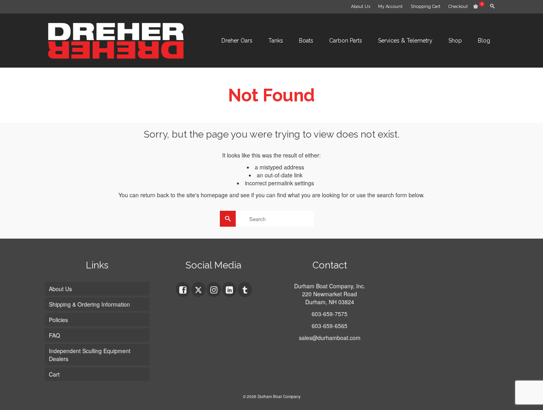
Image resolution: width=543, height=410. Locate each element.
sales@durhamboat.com (330, 338)
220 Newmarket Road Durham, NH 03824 (329, 298)
